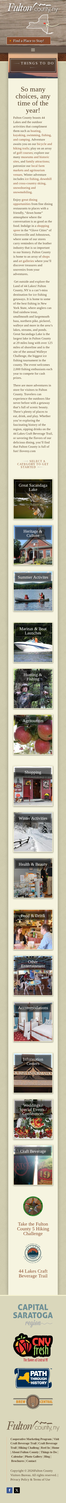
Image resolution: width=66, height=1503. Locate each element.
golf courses (25, 153)
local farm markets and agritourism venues (29, 170)
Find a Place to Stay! (28, 41)
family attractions (37, 161)
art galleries (26, 261)
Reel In (45, 1447)
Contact (31, 1461)
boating (36, 131)
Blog (47, 1456)
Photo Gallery (33, 1456)
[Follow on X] (17, 1490)
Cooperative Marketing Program (31, 1439)
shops (46, 256)
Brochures (17, 1461)
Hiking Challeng (29, 1447)
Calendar (17, 1456)
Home (55, 1447)
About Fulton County (25, 1452)
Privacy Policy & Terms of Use (30, 1479)
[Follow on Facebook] (9, 1490)
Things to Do (49, 1452)
